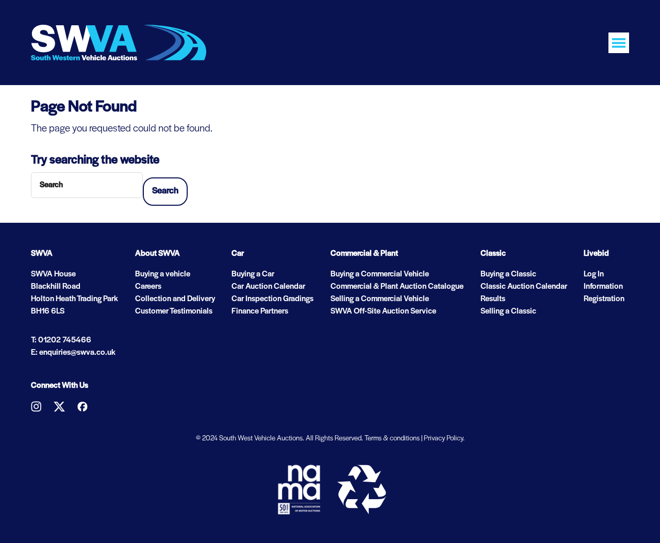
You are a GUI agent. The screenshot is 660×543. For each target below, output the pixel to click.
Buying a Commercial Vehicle (380, 274)
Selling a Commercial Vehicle (380, 299)
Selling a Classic (508, 311)
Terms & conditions (392, 438)
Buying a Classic (508, 274)
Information (603, 287)
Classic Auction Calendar (524, 287)
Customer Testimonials (173, 311)
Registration (604, 299)
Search (165, 191)
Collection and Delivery (175, 299)
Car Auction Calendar (268, 287)
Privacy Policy (443, 438)
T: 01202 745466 (61, 340)
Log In (594, 274)
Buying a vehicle (162, 274)
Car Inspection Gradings (273, 299)
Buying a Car (253, 274)
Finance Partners (260, 311)
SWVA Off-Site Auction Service (383, 311)
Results (493, 299)
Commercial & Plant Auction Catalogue (397, 287)
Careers (148, 287)
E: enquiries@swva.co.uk (73, 353)
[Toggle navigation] (618, 42)
